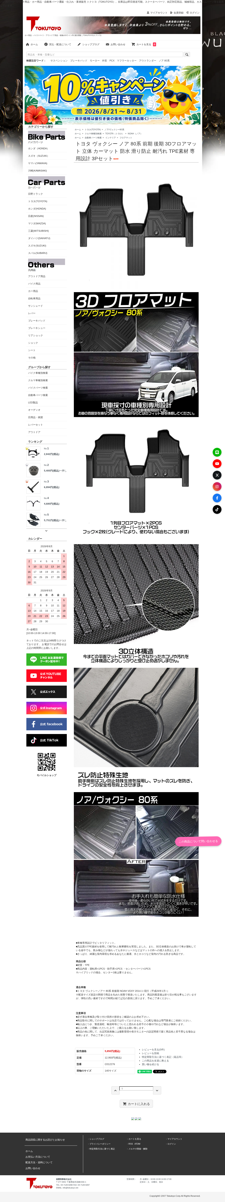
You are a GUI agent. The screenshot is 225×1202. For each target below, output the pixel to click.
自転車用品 (34, 298)
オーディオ (34, 409)
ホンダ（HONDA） (38, 148)
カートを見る (145, 44)
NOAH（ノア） (135, 133)
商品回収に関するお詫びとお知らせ (45, 1139)
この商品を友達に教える (155, 1060)
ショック (33, 342)
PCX (112, 60)
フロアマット (126, 137)
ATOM (137, 1144)
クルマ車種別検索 (93, 133)
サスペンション (59, 60)
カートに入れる (139, 1103)
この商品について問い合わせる (198, 841)
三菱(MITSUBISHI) (38, 230)
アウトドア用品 (36, 276)
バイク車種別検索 (38, 372)
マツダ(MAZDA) (37, 223)
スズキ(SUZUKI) (37, 245)
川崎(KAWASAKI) (37, 170)
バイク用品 (34, 283)
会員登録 (179, 12)
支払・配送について (60, 44)
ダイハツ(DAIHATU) (39, 238)
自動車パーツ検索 (93, 137)
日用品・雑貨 (35, 417)
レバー (32, 313)
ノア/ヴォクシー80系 (114, 129)
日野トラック (35, 193)
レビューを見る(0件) (153, 1049)
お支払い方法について (37, 1156)
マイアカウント (159, 12)
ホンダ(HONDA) (37, 208)
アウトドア (34, 432)
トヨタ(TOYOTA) (93, 129)
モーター (95, 60)
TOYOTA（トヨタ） (114, 133)
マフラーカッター (127, 60)
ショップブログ (90, 44)
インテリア (110, 137)
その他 (32, 357)
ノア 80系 (164, 60)
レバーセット (35, 424)
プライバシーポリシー (100, 1144)
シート (32, 350)
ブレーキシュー (36, 328)
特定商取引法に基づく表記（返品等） (163, 1057)
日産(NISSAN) (36, 216)
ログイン (195, 12)
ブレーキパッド (78, 60)
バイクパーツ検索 (38, 387)
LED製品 (33, 402)
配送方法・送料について (39, 1162)
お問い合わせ (118, 44)
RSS (130, 1144)
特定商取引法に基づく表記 (102, 1149)
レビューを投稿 (150, 1053)
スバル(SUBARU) (37, 253)
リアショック (35, 335)
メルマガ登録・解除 (137, 1149)
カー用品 (33, 291)
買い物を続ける (150, 1064)
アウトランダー (147, 60)
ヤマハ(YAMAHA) (37, 163)
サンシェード (35, 305)
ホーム (34, 44)
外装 (104, 60)
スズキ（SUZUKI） (38, 155)
